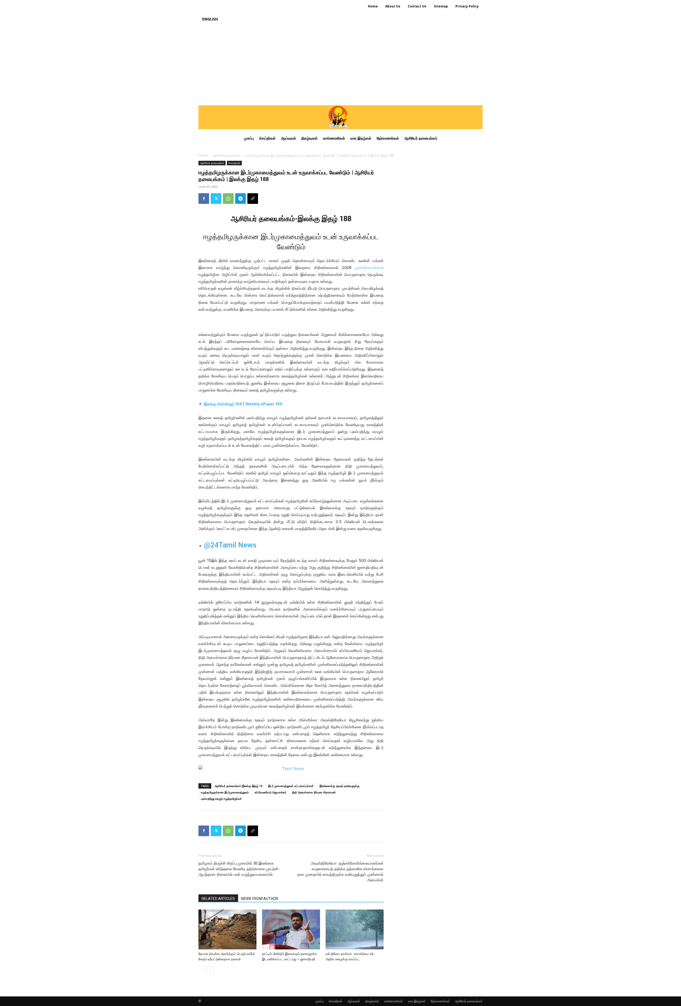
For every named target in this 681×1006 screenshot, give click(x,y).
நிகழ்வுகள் (372, 1001)
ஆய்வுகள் (353, 1001)
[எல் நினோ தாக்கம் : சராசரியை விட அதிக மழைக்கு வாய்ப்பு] (355, 929)
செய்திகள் (234, 163)
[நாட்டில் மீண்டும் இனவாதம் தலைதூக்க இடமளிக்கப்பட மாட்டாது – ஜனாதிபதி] (291, 929)
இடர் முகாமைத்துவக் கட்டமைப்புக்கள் (291, 786)
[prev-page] (201, 969)
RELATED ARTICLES (218, 898)
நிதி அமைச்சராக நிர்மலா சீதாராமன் (314, 792)
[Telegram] (240, 198)
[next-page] (210, 969)
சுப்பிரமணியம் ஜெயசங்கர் (270, 792)
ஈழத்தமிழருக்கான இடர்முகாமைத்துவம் (225, 792)
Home (203, 155)
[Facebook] (203, 198)
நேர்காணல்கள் (440, 1001)
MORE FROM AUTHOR (259, 898)
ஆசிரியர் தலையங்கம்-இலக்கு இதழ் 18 (238, 786)
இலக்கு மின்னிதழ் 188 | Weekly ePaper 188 (243, 403)
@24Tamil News (230, 545)
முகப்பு (319, 1001)
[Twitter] (216, 198)
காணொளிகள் (393, 1001)
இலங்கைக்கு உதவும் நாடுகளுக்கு (339, 786)
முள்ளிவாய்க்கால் (369, 267)
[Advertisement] (340, 65)
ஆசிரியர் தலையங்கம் (226, 155)
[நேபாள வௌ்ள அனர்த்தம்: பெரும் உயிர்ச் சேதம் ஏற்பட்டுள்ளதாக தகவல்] (227, 929)
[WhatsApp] (228, 198)
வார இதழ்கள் (417, 1001)
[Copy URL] (252, 198)
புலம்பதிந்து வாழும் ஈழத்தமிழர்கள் (221, 799)
